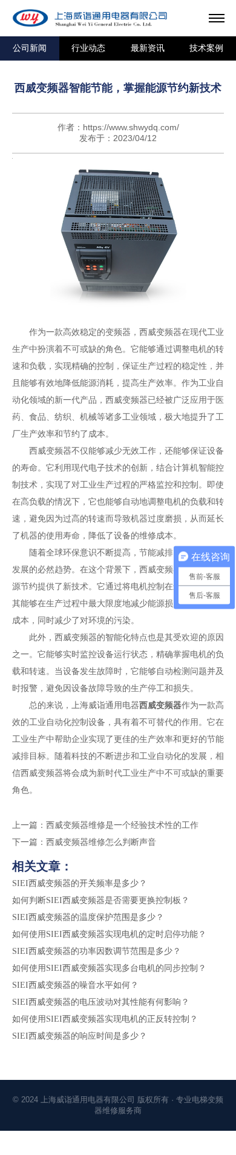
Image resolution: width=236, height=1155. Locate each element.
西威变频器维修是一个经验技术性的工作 (122, 825)
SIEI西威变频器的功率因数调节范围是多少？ (96, 951)
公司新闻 (30, 48)
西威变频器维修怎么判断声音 (101, 842)
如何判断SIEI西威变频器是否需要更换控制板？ (100, 900)
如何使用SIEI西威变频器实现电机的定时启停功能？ (109, 934)
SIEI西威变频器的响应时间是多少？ (79, 1036)
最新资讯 (148, 48)
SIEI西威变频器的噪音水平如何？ (75, 985)
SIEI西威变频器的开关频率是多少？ (79, 883)
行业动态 (88, 48)
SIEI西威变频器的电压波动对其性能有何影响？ (100, 1002)
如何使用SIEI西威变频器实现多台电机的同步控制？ (109, 968)
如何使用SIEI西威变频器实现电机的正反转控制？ (105, 1019)
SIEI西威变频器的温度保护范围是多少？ (88, 917)
